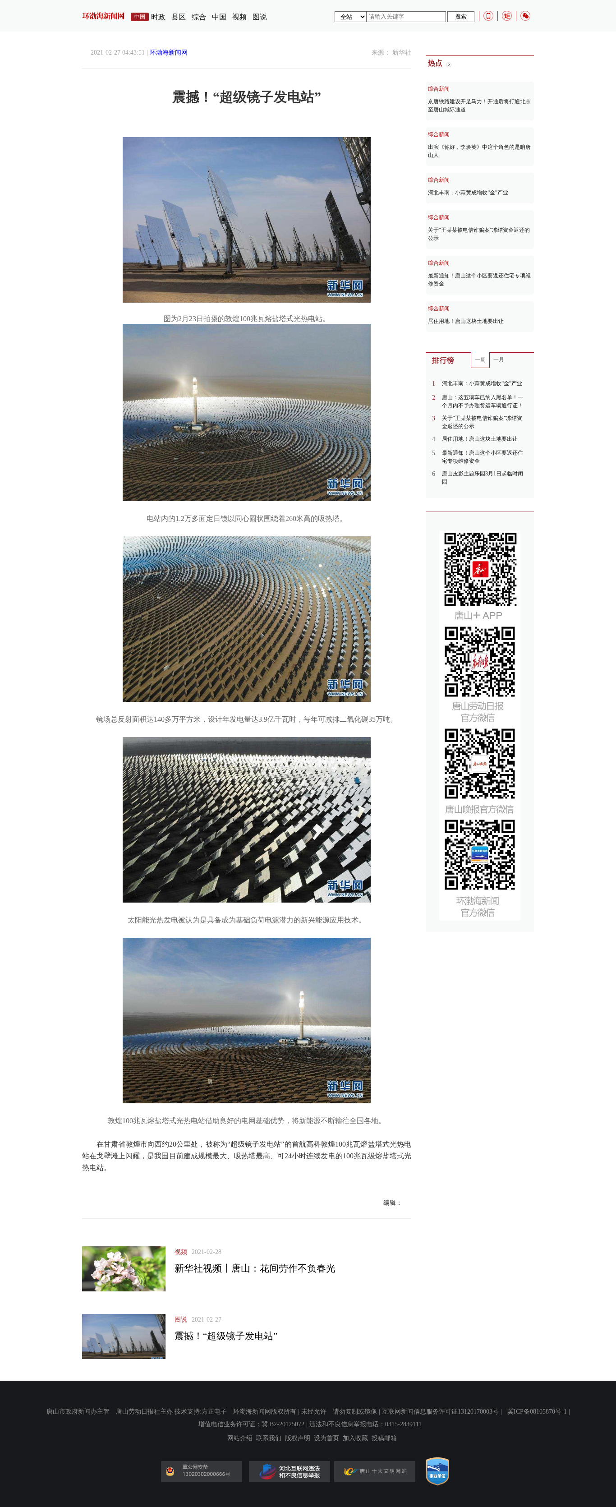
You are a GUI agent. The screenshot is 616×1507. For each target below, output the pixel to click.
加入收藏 (355, 1438)
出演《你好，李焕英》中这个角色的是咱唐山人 (479, 151)
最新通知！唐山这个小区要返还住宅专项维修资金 (479, 279)
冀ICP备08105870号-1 (537, 1411)
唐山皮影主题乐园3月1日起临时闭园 (482, 477)
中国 (219, 17)
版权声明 (297, 1438)
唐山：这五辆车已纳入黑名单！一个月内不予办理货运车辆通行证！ (482, 401)
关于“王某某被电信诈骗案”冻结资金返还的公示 (479, 234)
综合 (199, 17)
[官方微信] (525, 16)
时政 (158, 17)
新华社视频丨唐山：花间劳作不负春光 (255, 1268)
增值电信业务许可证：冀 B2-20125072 (251, 1424)
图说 (260, 17)
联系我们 (268, 1438)
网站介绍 (240, 1438)
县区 (178, 17)
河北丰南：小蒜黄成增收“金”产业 (468, 192)
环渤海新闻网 (169, 52)
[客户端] (488, 16)
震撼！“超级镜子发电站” (226, 1336)
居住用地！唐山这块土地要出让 (466, 321)
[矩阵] (507, 16)
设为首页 (326, 1438)
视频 (239, 17)
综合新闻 (439, 89)
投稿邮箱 (384, 1438)
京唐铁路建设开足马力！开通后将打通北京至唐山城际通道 (479, 105)
